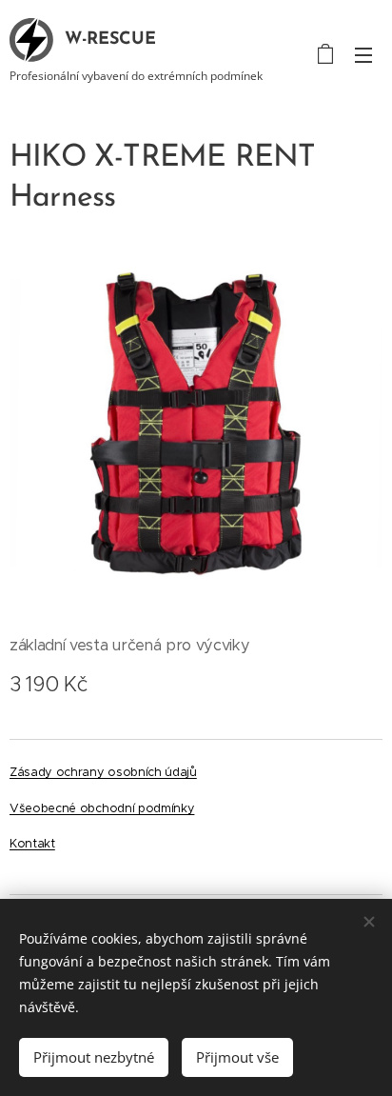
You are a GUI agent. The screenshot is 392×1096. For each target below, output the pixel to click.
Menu (363, 54)
